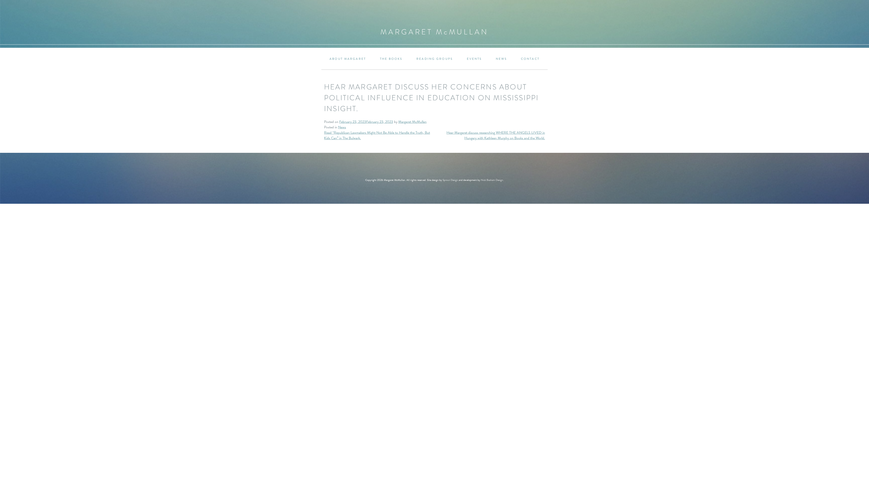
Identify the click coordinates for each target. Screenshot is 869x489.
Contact (530, 59)
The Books (391, 59)
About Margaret (347, 59)
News (501, 59)
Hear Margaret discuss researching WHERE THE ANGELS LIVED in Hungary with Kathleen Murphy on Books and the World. (495, 135)
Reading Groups (434, 59)
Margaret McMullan (412, 122)
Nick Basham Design (492, 180)
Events (474, 59)
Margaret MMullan (434, 32)
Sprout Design (450, 180)
